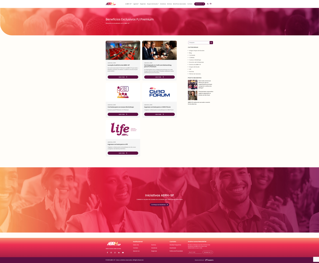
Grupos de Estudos (152, 4)
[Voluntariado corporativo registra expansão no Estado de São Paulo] (192, 95)
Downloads (173, 248)
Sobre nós (136, 245)
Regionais (143, 4)
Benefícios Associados (179, 4)
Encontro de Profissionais (196, 62)
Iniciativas (163, 4)
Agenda (135, 4)
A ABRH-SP (128, 4)
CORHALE (191, 57)
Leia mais (122, 77)
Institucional (138, 242)
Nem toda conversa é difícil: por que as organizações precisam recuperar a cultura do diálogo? (205, 84)
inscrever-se (207, 252)
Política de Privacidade (176, 251)
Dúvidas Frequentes (175, 245)
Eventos (153, 245)
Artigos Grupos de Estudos (196, 50)
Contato (189, 4)
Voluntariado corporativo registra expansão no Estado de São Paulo (205, 93)
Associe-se (199, 4)
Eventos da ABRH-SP (195, 64)
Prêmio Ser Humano (195, 74)
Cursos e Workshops (195, 60)
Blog (190, 53)
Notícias (169, 4)
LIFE (190, 69)
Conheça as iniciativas (158, 205)
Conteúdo (192, 55)
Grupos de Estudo (194, 67)
